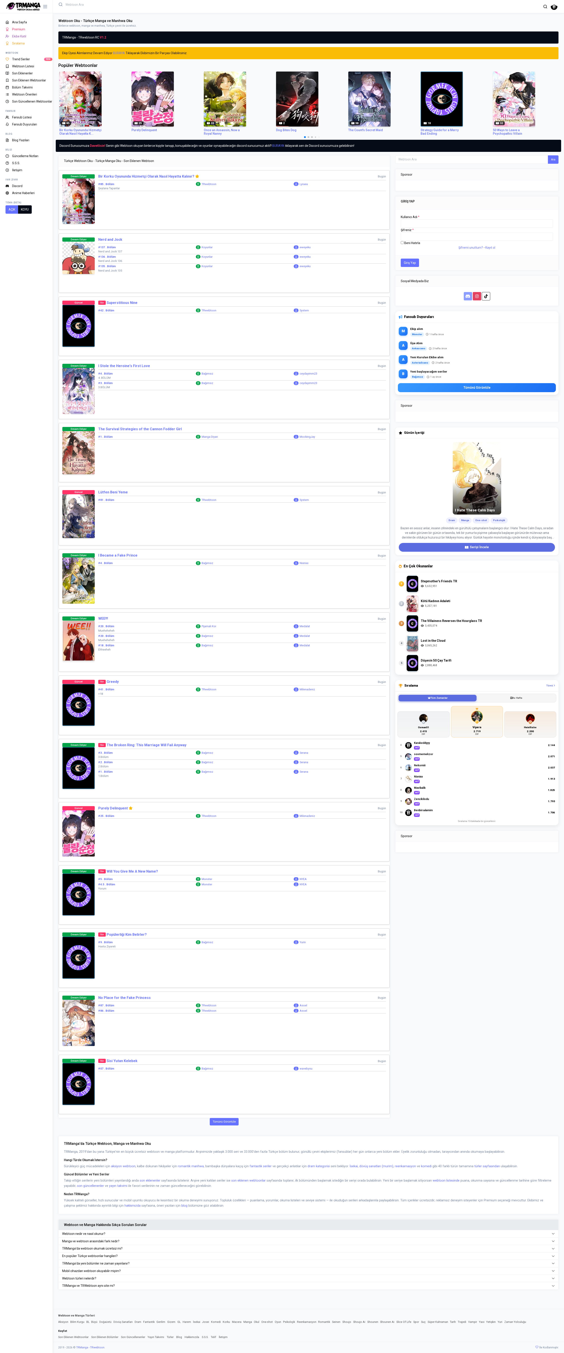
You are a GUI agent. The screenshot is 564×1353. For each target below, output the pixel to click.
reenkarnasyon (405, 1166)
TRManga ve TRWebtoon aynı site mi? (88, 1285)
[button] (545, 6)
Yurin (303, 942)
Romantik (324, 1322)
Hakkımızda (192, 1337)
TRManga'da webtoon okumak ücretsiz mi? (92, 1248)
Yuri (500, 1322)
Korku (226, 1322)
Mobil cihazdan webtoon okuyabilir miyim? (91, 1271)
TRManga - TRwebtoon (90, 1347)
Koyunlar (207, 247)
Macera (236, 1322)
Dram (138, 1322)
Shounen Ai (387, 1322)
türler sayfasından (487, 1166)
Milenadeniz (307, 689)
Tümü (550, 685)
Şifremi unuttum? (470, 247)
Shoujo (346, 1322)
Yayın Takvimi (156, 1337)
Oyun (278, 1322)
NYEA (303, 879)
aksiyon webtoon (123, 1166)
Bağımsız (207, 373)
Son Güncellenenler (133, 1337)
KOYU (25, 209)
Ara (553, 159)
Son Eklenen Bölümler (104, 1337)
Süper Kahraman (438, 1322)
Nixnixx (304, 563)
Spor (416, 1322)
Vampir (472, 1322)
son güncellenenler (90, 1186)
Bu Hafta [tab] (517, 698)
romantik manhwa (191, 1166)
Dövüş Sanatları (123, 1322)
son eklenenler (150, 1180)
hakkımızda (132, 1206)
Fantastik (149, 1322)
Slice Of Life (403, 1322)
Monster (207, 879)
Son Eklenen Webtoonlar (73, 1337)
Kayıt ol (490, 247)
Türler (170, 1337)
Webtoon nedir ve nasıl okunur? (83, 1233)
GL (179, 1322)
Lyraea (304, 184)
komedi (426, 1166)
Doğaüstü (105, 1322)
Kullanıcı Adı (410, 217)
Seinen (336, 1322)
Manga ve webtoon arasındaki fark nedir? (90, 1241)
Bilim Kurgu (77, 1322)
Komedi (216, 1322)
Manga (247, 1322)
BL (87, 1322)
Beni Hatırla (412, 243)
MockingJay (307, 436)
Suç (423, 1322)
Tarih (453, 1322)
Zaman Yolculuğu (515, 1322)
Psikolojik (289, 1322)
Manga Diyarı (210, 436)
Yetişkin (491, 1322)
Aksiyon (63, 1322)
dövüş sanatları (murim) (376, 1166)
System (304, 310)
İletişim (223, 1337)
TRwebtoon (209, 184)
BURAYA (119, 53)
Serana (304, 752)
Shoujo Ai (359, 1322)
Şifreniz (407, 230)
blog (184, 1206)
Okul (256, 1322)
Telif (213, 1337)
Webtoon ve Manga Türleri (76, 1315)
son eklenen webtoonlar (248, 1180)
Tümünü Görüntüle (224, 1121)
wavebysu (306, 1068)
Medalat (305, 626)
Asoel (303, 1005)
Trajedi (462, 1322)
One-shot (267, 1322)
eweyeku (305, 247)
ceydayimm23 (308, 373)
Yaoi (481, 1322)
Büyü (94, 1322)
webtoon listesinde (446, 1180)
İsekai (354, 1166)
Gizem (171, 1322)
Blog (179, 1337)
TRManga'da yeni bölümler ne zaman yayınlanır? (96, 1263)
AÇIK (12, 209)
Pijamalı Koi (209, 626)
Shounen (372, 1322)
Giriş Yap (410, 263)
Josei (205, 1322)
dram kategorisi (319, 1166)
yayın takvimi (118, 1186)
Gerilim (160, 1322)
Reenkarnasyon (306, 1322)
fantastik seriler (261, 1166)
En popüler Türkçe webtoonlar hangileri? (90, 1256)
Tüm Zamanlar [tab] (438, 698)
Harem (187, 1322)
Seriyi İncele (479, 547)
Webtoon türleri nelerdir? (79, 1278)
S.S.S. (205, 1337)
